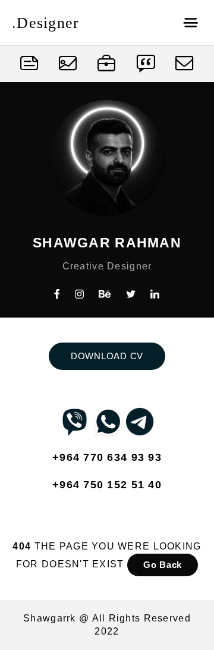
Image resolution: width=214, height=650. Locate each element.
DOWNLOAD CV (107, 356)
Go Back (162, 565)
